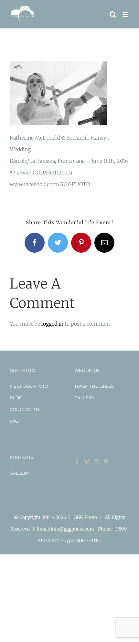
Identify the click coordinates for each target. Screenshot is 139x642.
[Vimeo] (86, 461)
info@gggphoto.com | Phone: (82, 529)
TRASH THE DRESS (94, 386)
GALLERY (84, 397)
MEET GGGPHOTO (29, 386)
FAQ (14, 421)
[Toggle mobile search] (113, 14)
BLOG (16, 397)
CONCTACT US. (25, 409)
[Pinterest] (106, 461)
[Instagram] (96, 461)
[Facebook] (77, 461)
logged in (52, 324)
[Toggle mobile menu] (126, 14)
